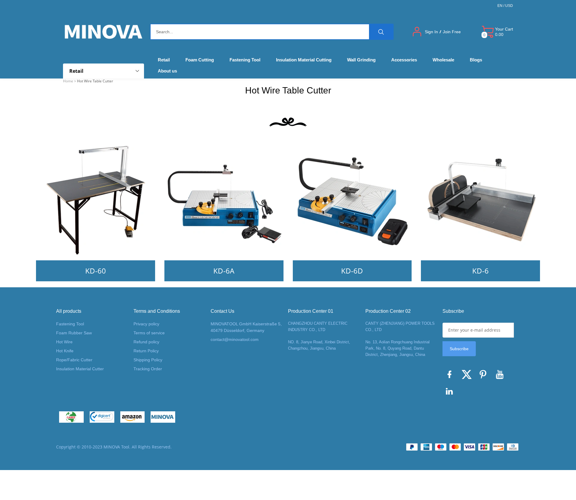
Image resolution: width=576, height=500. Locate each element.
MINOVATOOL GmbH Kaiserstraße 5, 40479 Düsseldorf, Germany (246, 327)
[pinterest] (484, 376)
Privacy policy (146, 323)
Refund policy (146, 341)
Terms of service (149, 332)
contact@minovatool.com (235, 339)
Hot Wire (64, 341)
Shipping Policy (148, 359)
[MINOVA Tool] (163, 417)
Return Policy (146, 350)
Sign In (431, 31)
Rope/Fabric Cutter (74, 359)
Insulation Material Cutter (80, 368)
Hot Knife (65, 350)
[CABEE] (71, 417)
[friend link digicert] (102, 417)
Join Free (452, 31)
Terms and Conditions (157, 311)
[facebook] (451, 376)
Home (68, 81)
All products (68, 311)
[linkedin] (451, 393)
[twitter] (468, 376)
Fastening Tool (70, 323)
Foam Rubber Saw (74, 332)
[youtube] (501, 376)
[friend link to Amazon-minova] (132, 417)
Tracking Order (148, 368)
